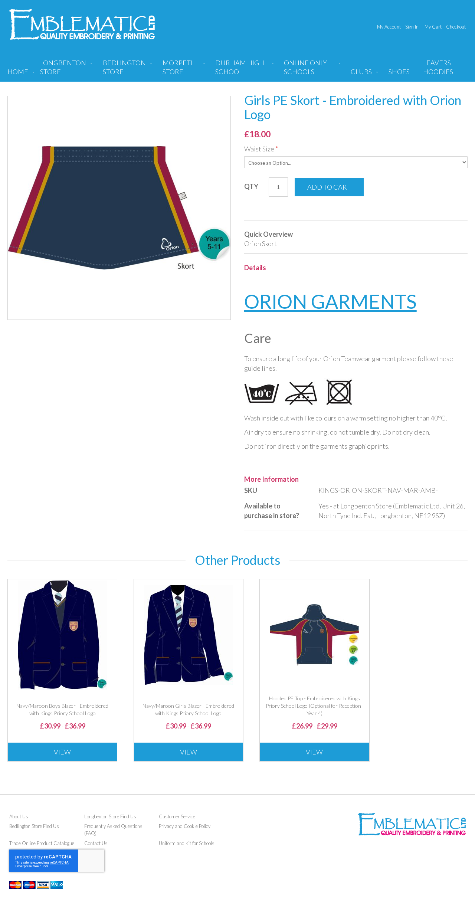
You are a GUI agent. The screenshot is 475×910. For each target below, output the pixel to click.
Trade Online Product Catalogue (41, 843)
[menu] (237, 70)
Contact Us (96, 843)
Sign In (412, 27)
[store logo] (82, 24)
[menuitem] (65, 70)
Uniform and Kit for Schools (186, 843)
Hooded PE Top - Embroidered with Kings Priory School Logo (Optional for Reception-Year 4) (314, 705)
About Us (18, 816)
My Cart (433, 27)
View (62, 752)
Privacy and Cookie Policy (184, 826)
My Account (389, 27)
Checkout (456, 27)
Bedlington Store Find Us (34, 826)
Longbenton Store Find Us (110, 816)
